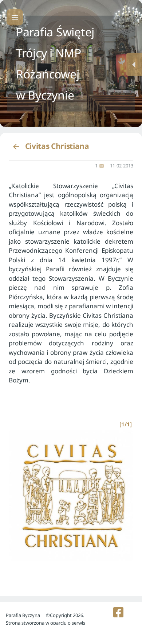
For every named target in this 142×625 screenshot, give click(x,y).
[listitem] (118, 612)
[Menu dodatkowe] (134, 64)
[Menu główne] (15, 17)
